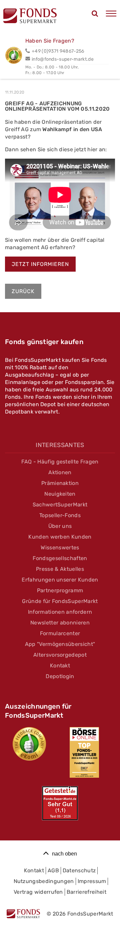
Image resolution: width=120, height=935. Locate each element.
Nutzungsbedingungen (44, 881)
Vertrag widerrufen (38, 892)
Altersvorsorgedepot (60, 655)
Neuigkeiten (60, 494)
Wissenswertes (60, 547)
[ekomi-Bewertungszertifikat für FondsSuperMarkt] (29, 744)
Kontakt (60, 665)
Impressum (92, 881)
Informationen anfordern (60, 612)
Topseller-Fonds (60, 515)
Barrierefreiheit (86, 892)
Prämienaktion (60, 483)
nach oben (64, 854)
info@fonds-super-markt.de (63, 59)
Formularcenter (60, 633)
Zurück (23, 291)
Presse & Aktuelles (60, 569)
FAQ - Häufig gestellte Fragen (59, 461)
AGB (53, 870)
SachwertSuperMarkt (60, 504)
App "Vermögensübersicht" (60, 644)
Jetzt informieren (40, 264)
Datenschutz (79, 870)
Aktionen (60, 472)
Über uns (60, 526)
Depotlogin (60, 676)
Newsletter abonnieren (60, 622)
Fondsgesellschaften (60, 558)
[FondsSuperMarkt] (30, 16)
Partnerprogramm (60, 590)
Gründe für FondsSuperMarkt (60, 601)
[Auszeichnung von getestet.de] (60, 803)
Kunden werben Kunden (59, 537)
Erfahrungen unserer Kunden (60, 579)
